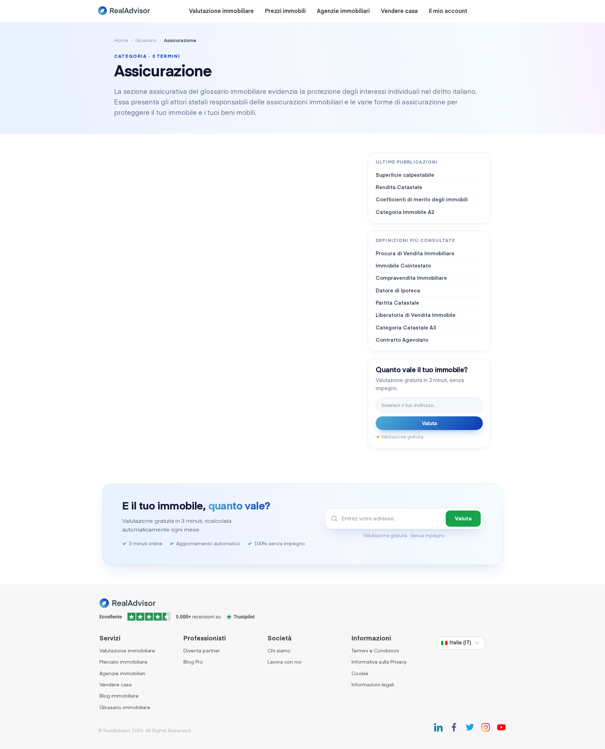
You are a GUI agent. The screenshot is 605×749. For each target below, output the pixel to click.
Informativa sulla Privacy (379, 662)
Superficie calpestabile (405, 175)
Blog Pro (193, 662)
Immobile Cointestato (403, 266)
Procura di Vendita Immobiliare (415, 253)
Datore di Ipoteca (398, 291)
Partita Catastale (397, 303)
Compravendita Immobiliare (411, 278)
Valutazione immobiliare (221, 11)
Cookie (360, 673)
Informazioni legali (373, 684)
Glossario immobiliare (124, 707)
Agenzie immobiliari (343, 11)
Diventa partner (201, 651)
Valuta (429, 423)
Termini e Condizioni (375, 651)
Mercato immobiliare (123, 662)
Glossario (146, 41)
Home (121, 41)
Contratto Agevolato (402, 340)
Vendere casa (399, 11)
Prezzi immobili (285, 11)
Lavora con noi (284, 662)
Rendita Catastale (399, 187)
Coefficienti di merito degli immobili (422, 199)
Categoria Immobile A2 (405, 212)
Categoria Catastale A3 (406, 328)
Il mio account (448, 11)
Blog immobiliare (119, 696)
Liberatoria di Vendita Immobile (416, 315)
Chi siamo (279, 651)
